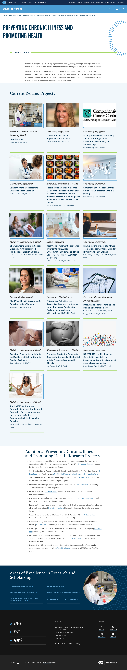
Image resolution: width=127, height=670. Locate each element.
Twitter (101, 629)
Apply (17, 624)
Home (5, 16)
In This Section (20, 53)
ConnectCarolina (110, 2)
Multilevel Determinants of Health (62, 592)
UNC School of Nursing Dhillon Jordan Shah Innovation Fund (75, 474)
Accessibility (72, 2)
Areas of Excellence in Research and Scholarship (37, 16)
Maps (92, 2)
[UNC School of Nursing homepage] (107, 662)
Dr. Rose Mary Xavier (74, 538)
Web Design (47, 663)
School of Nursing (12, 8)
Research (12, 16)
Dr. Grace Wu (41, 525)
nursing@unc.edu (60, 635)
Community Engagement (21, 586)
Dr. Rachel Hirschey (91, 515)
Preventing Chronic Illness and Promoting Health (77, 16)
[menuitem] (28, 624)
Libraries (86, 2)
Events (80, 2)
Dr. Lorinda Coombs (85, 464)
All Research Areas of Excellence (61, 599)
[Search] (109, 9)
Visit (17, 632)
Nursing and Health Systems (22, 592)
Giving (18, 640)
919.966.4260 (59, 638)
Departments (99, 2)
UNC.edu (13, 663)
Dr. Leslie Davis (83, 478)
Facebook (113, 629)
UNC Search (120, 2)
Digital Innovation (55, 586)
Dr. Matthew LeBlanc (85, 498)
